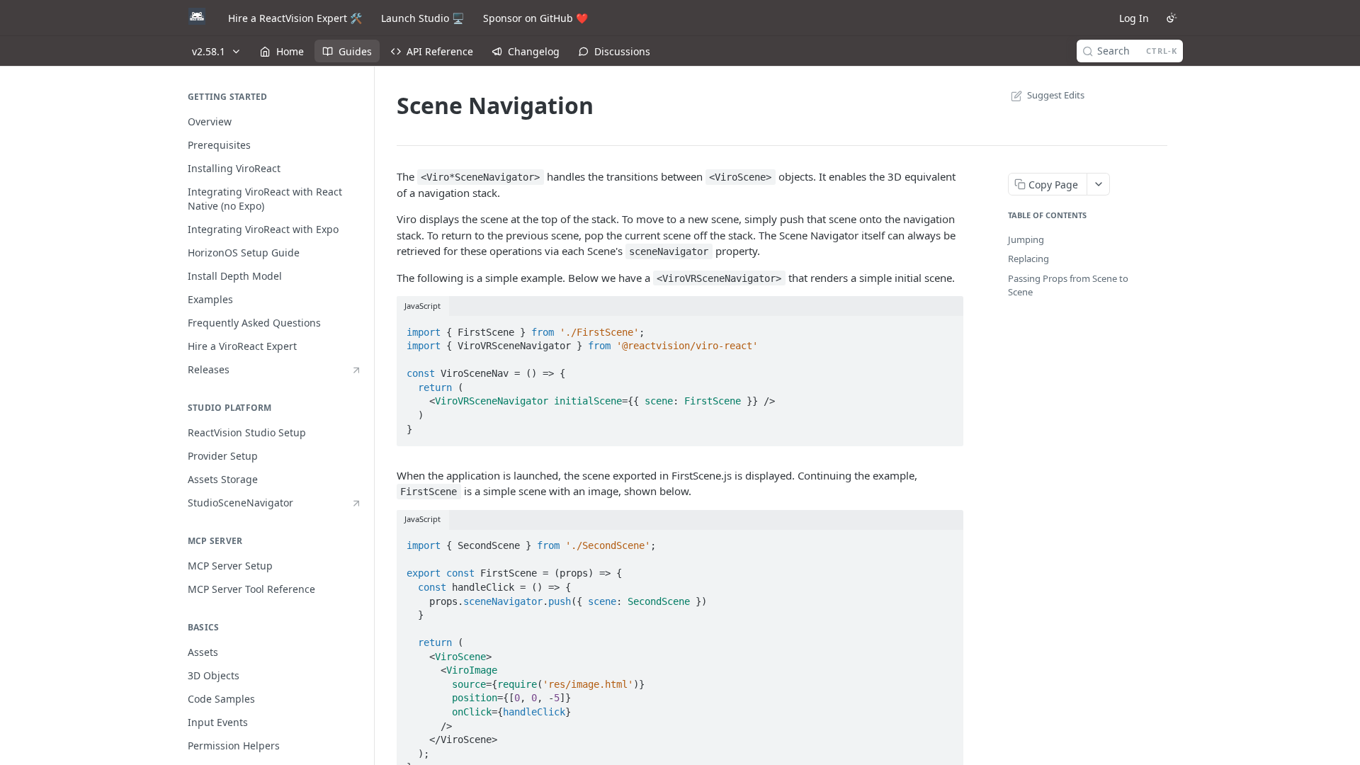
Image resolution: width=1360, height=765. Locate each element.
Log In (1134, 18)
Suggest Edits (1055, 95)
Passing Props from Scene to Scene (1068, 285)
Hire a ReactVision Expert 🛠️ (295, 18)
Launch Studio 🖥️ (422, 18)
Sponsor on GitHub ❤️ (535, 18)
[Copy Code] (946, 328)
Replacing (1028, 258)
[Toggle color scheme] (1171, 17)
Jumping (1026, 239)
